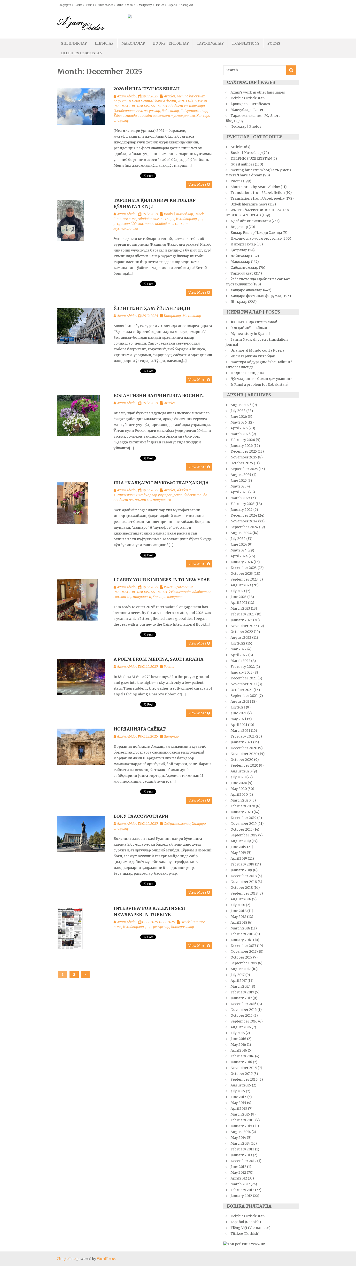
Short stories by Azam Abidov (255, 187)
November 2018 (244, 882)
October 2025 (242, 463)
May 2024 (239, 550)
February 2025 (243, 504)
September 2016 (244, 1021)
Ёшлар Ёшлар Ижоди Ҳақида (256, 232)
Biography (65, 5)
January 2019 (241, 870)
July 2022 (238, 643)
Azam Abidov (127, 96)
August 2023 (241, 585)
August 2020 (241, 771)
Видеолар (239, 227)
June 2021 (239, 713)
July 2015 (238, 1091)
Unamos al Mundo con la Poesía (257, 350)
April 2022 (239, 655)
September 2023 (244, 579)
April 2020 (239, 794)
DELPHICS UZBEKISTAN (251, 158)
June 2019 (238, 847)
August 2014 (241, 1132)
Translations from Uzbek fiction (258, 192)
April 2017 (239, 980)
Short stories (105, 5)
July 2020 (238, 777)
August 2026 (241, 405)
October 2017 (241, 957)
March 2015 (240, 1114)
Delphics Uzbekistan (81, 53)
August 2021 (241, 701)
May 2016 (238, 1044)
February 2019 (242, 864)
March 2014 (240, 1143)
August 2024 (241, 533)
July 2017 (238, 975)
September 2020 (244, 765)
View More (197, 184)
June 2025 (239, 480)
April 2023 (239, 602)
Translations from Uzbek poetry (258, 198)
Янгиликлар (74, 43)
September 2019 (244, 835)
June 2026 (239, 416)
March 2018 (240, 928)
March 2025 (240, 498)
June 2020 (239, 783)
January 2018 (241, 940)
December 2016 (243, 1004)
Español (173, 5)
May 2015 (238, 1103)
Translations (245, 43)
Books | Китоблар (171, 43)
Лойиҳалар (170, 111)
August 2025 (241, 474)
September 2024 (244, 527)
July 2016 (238, 1033)
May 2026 (239, 422)
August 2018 (241, 899)
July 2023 (238, 591)
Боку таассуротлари (141, 816)
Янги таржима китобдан (253, 356)
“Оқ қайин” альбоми (249, 328)
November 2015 (244, 1068)
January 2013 (241, 1155)
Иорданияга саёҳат (140, 729)
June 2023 (239, 597)
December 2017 (243, 946)
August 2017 (241, 969)
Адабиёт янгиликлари (186, 106)
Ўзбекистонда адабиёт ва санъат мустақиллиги (154, 115)
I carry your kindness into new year (162, 579)
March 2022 (240, 661)
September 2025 (244, 469)
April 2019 (239, 858)
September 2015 (244, 1079)
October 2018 (242, 887)
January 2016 (241, 1062)
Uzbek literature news (249, 204)
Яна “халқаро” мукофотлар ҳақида (161, 483)
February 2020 (243, 806)
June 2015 (239, 1097)
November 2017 (243, 951)
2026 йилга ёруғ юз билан (147, 89)
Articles (169, 96)
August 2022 (241, 637)
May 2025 (239, 486)
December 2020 (244, 748)
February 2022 (243, 666)
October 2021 (242, 690)
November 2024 (244, 521)
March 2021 (240, 730)
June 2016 (238, 1039)
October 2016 (242, 1015)
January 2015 (241, 1126)
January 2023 (241, 620)
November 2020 (244, 754)
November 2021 (244, 684)
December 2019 (243, 818)
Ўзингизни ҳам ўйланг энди (152, 308)
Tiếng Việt (187, 5)
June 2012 (238, 1166)
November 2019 (244, 823)
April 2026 (239, 428)
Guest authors (242, 164)
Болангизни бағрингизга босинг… (160, 395)
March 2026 (241, 434)
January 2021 (241, 742)
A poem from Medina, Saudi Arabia (158, 659)
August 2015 (241, 1085)
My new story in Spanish (251, 333)
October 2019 (242, 829)
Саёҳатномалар (193, 111)
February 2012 (242, 1190)
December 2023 (244, 568)
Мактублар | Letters (248, 110)
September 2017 (244, 963)
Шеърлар (104, 43)
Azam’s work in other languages (258, 92)
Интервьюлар (182, 927)
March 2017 (240, 986)
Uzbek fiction (125, 5)
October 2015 (242, 1073)
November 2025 (244, 457)
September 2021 (244, 695)
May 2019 (238, 852)
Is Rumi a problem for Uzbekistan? (259, 384)
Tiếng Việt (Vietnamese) (251, 1228)
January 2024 (242, 562)
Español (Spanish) (246, 1222)
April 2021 (239, 725)
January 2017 (241, 998)
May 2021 (238, 719)
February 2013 (242, 1149)
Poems (90, 5)
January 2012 (241, 1196)
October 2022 (242, 631)
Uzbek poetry (144, 5)
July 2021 (238, 707)
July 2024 (238, 538)
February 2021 (243, 736)
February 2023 (243, 614)
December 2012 (243, 1161)
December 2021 (244, 678)
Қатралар (172, 316)
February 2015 (243, 1120)
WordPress (106, 1259)
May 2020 (239, 788)
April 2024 (239, 556)
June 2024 (239, 544)
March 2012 (240, 1184)
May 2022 (239, 649)
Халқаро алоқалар (168, 597)
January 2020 (242, 812)
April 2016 (239, 1050)
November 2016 (244, 1009)
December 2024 (244, 515)
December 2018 (244, 876)
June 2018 (239, 911)
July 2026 (238, 411)
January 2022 (242, 672)
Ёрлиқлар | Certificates (250, 104)
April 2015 (239, 1108)
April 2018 (239, 922)
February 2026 (243, 440)
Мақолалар (133, 43)
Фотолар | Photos (246, 126)
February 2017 (242, 992)
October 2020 (242, 759)
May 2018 (238, 916)
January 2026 (242, 445)
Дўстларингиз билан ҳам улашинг (261, 379)
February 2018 (243, 934)
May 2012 (238, 1172)
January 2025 (242, 509)
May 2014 (238, 1137)
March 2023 (240, 608)
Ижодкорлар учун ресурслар (137, 111)
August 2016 (241, 1027)
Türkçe (160, 5)
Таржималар (210, 43)
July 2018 (238, 905)
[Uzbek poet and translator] (81, 23)
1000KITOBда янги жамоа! (254, 322)
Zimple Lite (66, 1259)
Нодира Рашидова (247, 373)
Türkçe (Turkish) (245, 1233)
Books (78, 5)
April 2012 (239, 1178)
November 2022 (244, 626)
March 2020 (241, 800)
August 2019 (241, 841)
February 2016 (242, 1056)
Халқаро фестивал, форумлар (257, 296)
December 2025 (244, 451)
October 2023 (242, 573)
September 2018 (244, 893)
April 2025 (239, 492)
